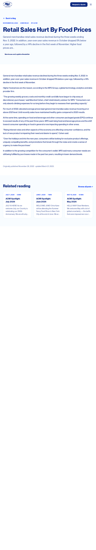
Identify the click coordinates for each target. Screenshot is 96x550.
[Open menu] (90, 4)
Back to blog (11, 18)
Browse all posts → (85, 187)
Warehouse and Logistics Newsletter (17, 54)
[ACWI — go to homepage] (7, 4)
